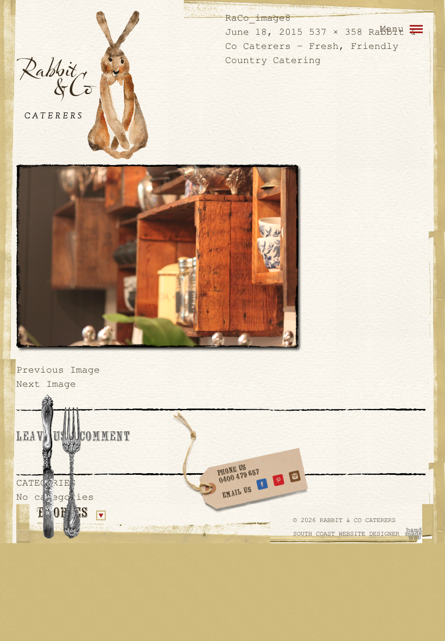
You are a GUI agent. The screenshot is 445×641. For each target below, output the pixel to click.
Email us (237, 493)
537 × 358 (336, 32)
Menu (392, 28)
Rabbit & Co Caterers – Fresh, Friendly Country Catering (320, 46)
